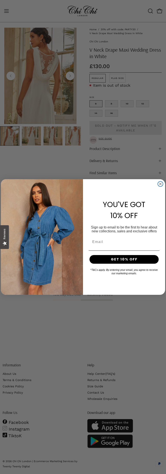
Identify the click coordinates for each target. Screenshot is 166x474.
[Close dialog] (160, 184)
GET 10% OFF (124, 259)
